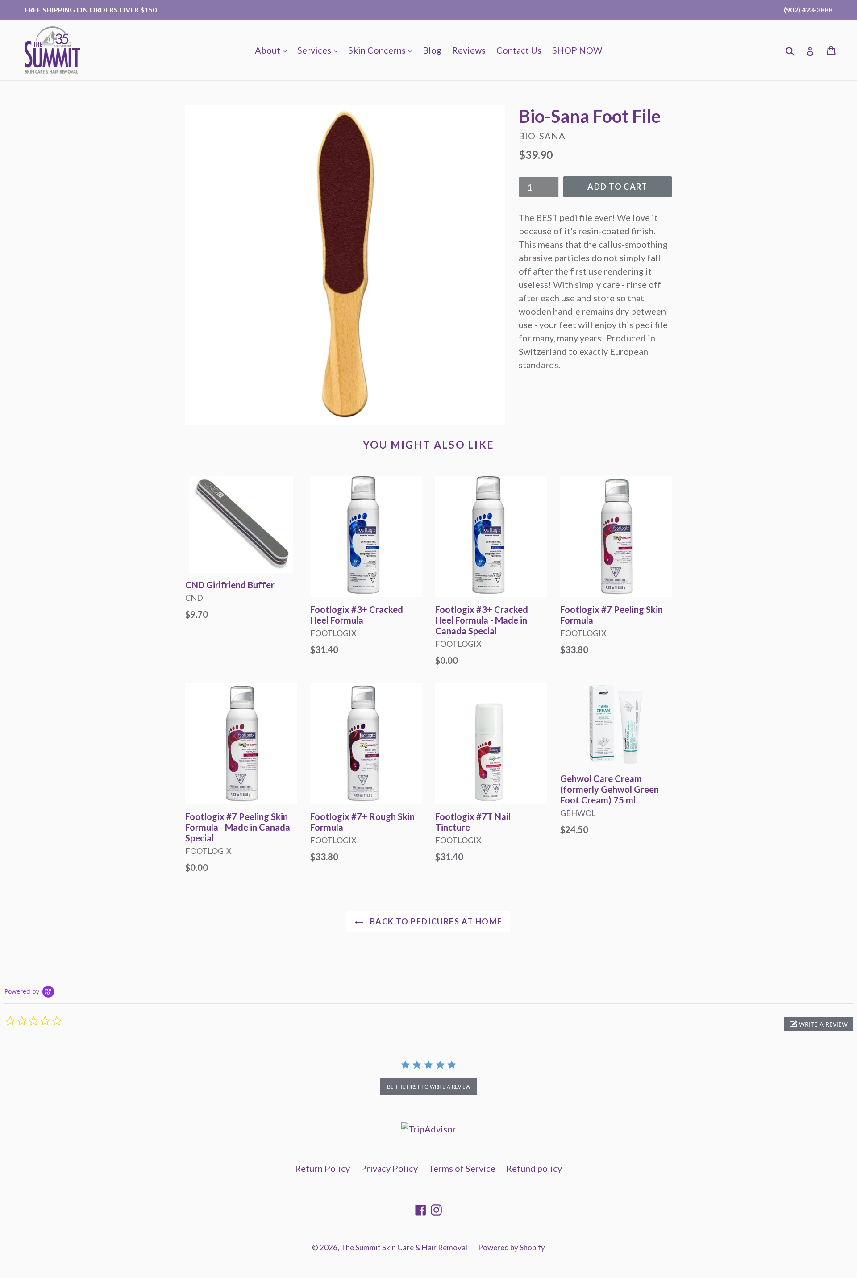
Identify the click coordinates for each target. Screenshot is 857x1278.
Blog (432, 50)
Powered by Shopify (511, 1247)
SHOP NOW (577, 50)
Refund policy (534, 1168)
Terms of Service (461, 1168)
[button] (818, 1024)
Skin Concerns (382, 49)
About (273, 49)
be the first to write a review (428, 1087)
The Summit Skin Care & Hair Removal (404, 1247)
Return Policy (322, 1168)
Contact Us (518, 50)
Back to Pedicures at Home (435, 921)
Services (319, 49)
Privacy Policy (389, 1168)
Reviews (469, 50)
